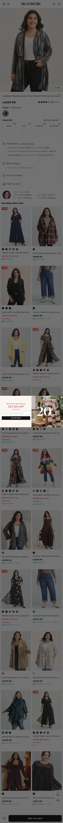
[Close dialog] (61, 397)
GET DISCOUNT (16, 418)
